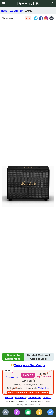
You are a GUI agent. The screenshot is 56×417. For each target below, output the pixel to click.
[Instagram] (46, 18)
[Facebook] (41, 18)
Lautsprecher (16, 10)
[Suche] (52, 3)
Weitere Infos (44, 387)
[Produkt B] (28, 3)
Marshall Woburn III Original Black (38, 356)
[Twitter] (36, 18)
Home (4, 10)
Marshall (9, 397)
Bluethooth (20, 397)
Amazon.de (12, 377)
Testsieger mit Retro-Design (29, 365)
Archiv (28, 10)
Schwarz (47, 397)
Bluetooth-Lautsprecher (13, 356)
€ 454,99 (28, 375)
